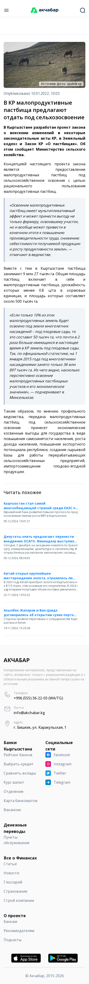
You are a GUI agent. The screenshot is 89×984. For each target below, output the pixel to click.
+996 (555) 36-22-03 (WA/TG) (38, 698)
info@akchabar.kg (29, 712)
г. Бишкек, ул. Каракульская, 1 (40, 727)
